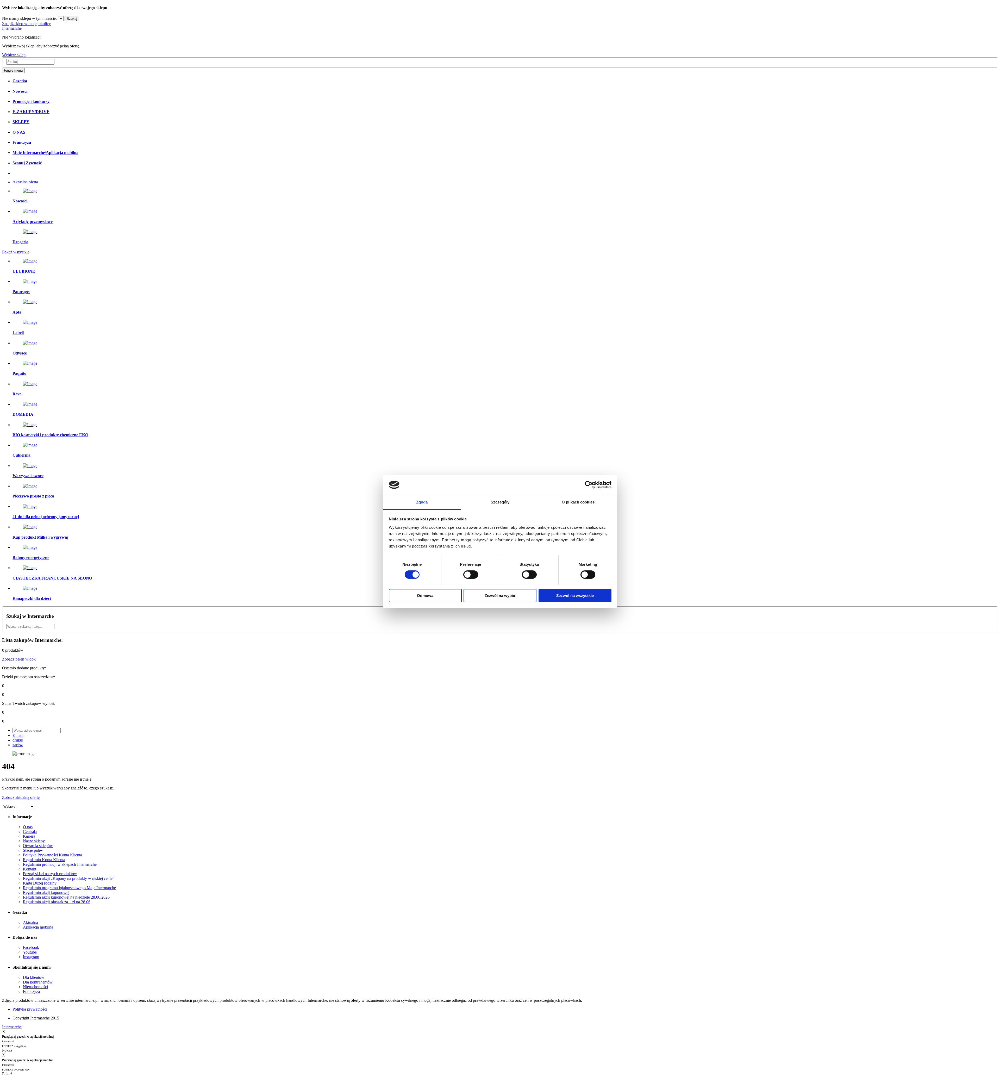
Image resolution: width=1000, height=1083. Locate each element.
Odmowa (425, 595)
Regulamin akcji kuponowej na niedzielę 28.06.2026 (66, 897)
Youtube (30, 952)
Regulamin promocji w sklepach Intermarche (60, 864)
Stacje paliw (33, 850)
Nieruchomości (35, 987)
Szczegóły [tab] (500, 502)
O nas (28, 827)
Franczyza (31, 991)
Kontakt (29, 869)
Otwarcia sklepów (38, 845)
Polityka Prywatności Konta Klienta (52, 855)
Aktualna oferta (25, 182)
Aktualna (30, 922)
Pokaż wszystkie (15, 252)
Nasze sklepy (34, 841)
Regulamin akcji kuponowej (46, 892)
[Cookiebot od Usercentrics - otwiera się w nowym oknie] (588, 485)
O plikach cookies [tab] (578, 502)
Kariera (29, 836)
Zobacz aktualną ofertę (21, 797)
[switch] (470, 574)
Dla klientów (33, 977)
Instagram (31, 957)
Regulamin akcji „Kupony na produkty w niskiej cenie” (68, 878)
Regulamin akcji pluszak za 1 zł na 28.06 (56, 902)
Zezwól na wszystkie (575, 595)
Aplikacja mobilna (38, 927)
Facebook (31, 947)
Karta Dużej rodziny (40, 883)
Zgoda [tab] (422, 502)
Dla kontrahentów (38, 982)
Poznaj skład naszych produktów (50, 874)
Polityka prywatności (29, 1009)
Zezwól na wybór (500, 595)
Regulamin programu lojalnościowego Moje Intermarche (69, 888)
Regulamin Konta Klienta (44, 859)
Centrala (30, 831)
